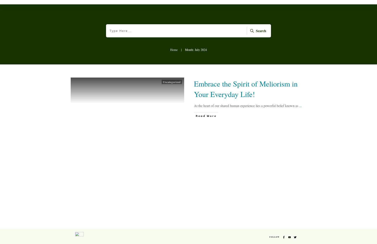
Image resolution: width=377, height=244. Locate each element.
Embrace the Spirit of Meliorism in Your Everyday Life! (246, 89)
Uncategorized (172, 82)
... (300, 105)
